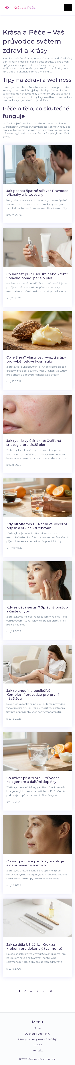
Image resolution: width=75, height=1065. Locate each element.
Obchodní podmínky (37, 1033)
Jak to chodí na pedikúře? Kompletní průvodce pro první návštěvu (32, 694)
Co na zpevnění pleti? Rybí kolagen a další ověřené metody (36, 863)
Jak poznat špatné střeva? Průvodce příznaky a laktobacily (37, 193)
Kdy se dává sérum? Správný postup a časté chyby (37, 609)
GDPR (37, 1045)
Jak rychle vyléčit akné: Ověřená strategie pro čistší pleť (33, 443)
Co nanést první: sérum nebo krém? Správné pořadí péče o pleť (37, 276)
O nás (37, 1028)
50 (50, 991)
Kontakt (37, 1050)
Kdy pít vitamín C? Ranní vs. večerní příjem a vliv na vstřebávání (36, 526)
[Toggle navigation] (68, 7)
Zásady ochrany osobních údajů (37, 1039)
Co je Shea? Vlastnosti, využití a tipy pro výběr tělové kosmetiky (36, 359)
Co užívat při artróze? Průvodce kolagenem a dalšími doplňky (33, 780)
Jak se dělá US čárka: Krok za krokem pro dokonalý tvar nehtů (34, 947)
